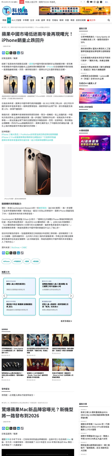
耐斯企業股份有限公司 (50, 310)
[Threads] (101, 2)
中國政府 (18, 261)
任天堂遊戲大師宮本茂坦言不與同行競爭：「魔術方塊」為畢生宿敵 (37, 350)
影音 (49, 20)
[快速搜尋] (108, 20)
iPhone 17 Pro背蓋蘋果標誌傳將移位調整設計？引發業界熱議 (29, 137)
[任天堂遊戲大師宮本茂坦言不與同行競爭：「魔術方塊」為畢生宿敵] (38, 340)
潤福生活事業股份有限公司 (15, 289)
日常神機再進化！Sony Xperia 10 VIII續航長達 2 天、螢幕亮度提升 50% (12, 350)
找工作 (92, 20)
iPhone (50, 66)
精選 (4, 20)
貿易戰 (36, 261)
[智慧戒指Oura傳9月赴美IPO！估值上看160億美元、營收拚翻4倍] (13, 365)
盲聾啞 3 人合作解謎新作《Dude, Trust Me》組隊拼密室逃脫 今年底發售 (37, 375)
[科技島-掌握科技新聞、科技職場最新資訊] (15, 10)
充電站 (55, 20)
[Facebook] (88, 2)
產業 (43, 20)
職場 (61, 20)
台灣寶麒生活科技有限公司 (51, 289)
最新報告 (43, 207)
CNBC (24, 247)
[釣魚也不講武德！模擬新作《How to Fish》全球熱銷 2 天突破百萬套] (63, 365)
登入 (106, 2)
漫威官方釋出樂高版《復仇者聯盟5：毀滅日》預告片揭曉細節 (63, 349)
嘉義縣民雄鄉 (47, 301)
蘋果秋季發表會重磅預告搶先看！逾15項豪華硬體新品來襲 (27, 140)
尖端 (38, 20)
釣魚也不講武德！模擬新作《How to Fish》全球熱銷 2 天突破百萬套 (62, 375)
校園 (67, 20)
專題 (72, 20)
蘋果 (31, 63)
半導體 (26, 20)
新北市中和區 (11, 301)
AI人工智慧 (16, 20)
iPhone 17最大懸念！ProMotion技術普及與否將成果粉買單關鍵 (30, 134)
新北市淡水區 (11, 281)
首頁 (4, 27)
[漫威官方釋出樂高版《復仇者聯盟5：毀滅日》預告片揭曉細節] (63, 340)
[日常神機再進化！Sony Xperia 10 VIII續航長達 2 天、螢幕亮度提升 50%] (13, 340)
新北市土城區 (47, 281)
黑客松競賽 (81, 20)
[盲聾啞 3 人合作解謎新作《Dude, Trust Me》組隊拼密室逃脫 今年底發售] (38, 365)
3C (9, 20)
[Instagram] (94, 2)
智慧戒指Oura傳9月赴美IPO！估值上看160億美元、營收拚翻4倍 (13, 375)
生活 (32, 20)
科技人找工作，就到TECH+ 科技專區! (41, 1)
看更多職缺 (66, 321)
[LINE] (97, 2)
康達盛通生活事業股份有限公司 (17, 310)
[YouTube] (91, 2)
